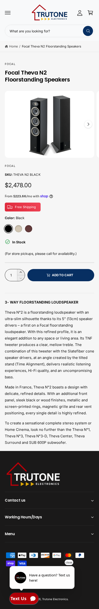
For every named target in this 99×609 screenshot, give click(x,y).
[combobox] (49, 31)
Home (13, 46)
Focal (10, 64)
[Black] (8, 228)
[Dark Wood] (28, 228)
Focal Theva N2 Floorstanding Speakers (51, 46)
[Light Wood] (18, 228)
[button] (7, 12)
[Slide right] (88, 124)
